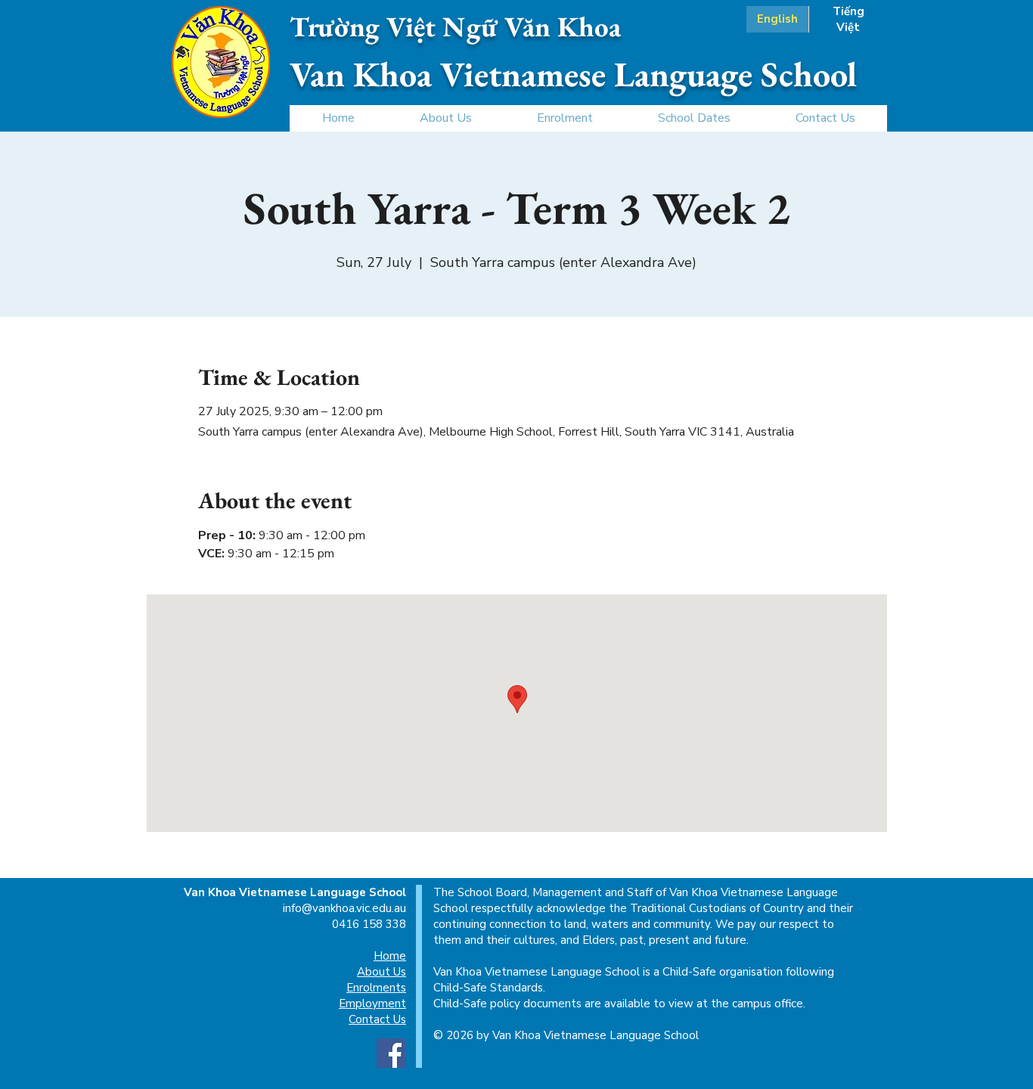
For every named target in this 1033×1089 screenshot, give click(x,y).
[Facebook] (391, 1053)
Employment (372, 1003)
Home (390, 955)
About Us (381, 971)
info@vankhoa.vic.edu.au (344, 908)
